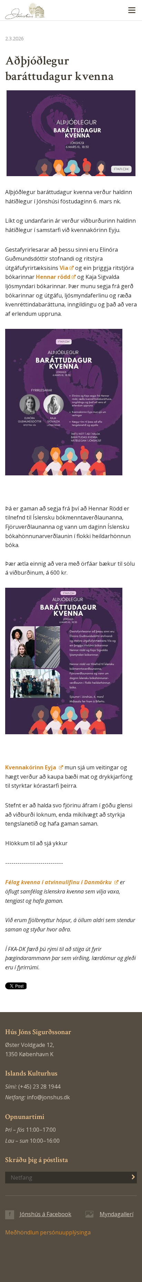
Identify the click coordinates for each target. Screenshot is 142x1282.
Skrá (129, 1177)
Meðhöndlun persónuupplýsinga (48, 1232)
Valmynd (132, 10)
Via (64, 268)
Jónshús (71, 10)
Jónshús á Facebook (45, 1214)
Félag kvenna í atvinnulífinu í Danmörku (59, 882)
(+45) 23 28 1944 (39, 1086)
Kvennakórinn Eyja (31, 767)
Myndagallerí (116, 1214)
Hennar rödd (53, 277)
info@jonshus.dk (48, 1097)
